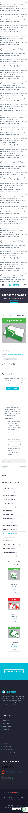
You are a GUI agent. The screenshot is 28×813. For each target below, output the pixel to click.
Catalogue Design (9, 499)
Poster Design (7, 510)
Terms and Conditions (9, 797)
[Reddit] (12, 350)
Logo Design (7, 522)
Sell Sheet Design (8, 514)
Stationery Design (9, 533)
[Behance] (23, 792)
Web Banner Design (9, 552)
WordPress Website (9, 556)
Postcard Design (8, 507)
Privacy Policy (10, 799)
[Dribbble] (16, 792)
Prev (5, 467)
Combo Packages (8, 492)
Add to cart (13, 388)
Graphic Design (6, 720)
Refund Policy (20, 797)
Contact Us (18, 799)
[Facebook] (1, 350)
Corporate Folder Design (11, 359)
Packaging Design (8, 537)
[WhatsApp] (18, 792)
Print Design (7, 488)
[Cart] (3, 285)
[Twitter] (4, 350)
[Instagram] (10, 792)
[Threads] (21, 792)
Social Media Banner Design (12, 544)
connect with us (14, 671)
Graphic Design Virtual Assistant (11, 752)
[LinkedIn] (10, 350)
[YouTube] (14, 792)
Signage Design (8, 518)
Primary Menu (25, 285)
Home (3, 315)
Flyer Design (7, 503)
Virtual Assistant (9, 548)
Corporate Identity (10, 315)
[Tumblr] (8, 350)
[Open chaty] (24, 809)
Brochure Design (8, 495)
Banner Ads (6, 541)
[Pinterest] (6, 350)
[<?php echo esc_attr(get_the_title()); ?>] (15, 593)
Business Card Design (10, 529)
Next (22, 467)
